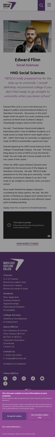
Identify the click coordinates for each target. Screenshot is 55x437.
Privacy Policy (31, 434)
